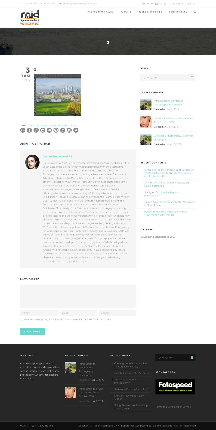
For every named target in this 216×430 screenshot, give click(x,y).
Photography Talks (100, 12)
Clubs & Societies (150, 12)
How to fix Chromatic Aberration (132, 373)
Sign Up (191, 3)
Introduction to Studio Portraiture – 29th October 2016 (91, 393)
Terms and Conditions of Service (173, 406)
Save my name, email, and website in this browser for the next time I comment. (67, 319)
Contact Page (178, 12)
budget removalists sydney (159, 211)
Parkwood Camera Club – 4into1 (131, 389)
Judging (126, 12)
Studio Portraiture (154, 185)
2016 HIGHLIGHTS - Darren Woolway (164, 182)
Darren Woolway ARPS (57, 156)
